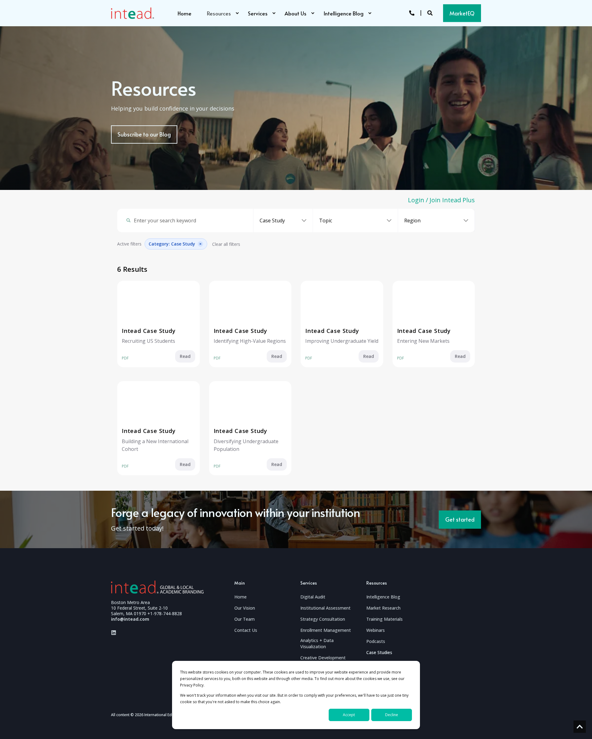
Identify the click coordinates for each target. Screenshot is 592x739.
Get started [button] (460, 519)
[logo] (157, 587)
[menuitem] (237, 13)
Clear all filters (226, 244)
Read (185, 356)
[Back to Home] (132, 13)
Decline (391, 714)
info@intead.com (130, 619)
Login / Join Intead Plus (441, 200)
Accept (349, 714)
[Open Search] (430, 12)
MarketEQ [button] (462, 13)
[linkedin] (113, 632)
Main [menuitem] (239, 583)
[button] (580, 726)
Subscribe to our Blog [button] (144, 134)
